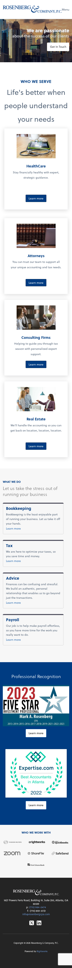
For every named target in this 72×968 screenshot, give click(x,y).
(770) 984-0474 (37, 907)
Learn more (36, 198)
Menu (65, 9)
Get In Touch (58, 47)
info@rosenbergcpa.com (36, 914)
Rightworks (42, 951)
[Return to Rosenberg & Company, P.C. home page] (32, 9)
